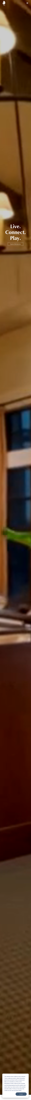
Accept (21, 1094)
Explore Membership (15, 244)
